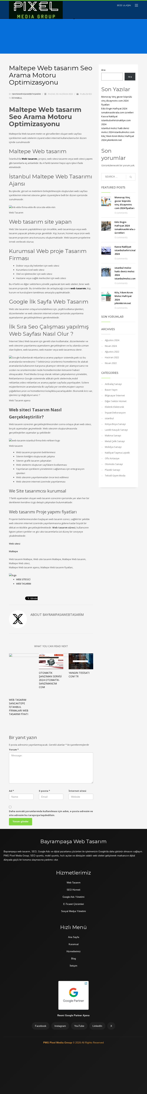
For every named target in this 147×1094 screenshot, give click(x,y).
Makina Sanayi (113, 435)
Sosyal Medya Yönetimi (73, 911)
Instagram (60, 1025)
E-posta (44, 790)
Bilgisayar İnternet (115, 395)
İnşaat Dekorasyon (115, 412)
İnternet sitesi (77, 790)
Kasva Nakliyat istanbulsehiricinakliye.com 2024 (116, 120)
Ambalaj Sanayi (113, 384)
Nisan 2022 (111, 363)
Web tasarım (29, 158)
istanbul (17, 98)
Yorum (14, 749)
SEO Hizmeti (73, 889)
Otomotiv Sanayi (114, 464)
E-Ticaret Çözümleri (73, 904)
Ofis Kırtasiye (112, 458)
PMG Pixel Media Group (58, 1042)
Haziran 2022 (112, 357)
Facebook (40, 1025)
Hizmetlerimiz (74, 951)
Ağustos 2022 (112, 351)
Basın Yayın (111, 389)
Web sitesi (14, 543)
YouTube (79, 1025)
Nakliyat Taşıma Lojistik (117, 452)
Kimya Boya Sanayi (115, 424)
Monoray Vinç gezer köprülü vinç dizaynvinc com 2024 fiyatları (116, 100)
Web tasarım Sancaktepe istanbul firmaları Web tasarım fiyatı (18, 707)
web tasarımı (78, 288)
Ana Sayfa (73, 937)
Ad (11, 790)
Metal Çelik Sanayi (115, 441)
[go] (130, 177)
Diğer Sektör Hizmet (115, 401)
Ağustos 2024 (112, 340)
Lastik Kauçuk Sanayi (116, 429)
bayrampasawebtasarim (26, 94)
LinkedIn (97, 1025)
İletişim (73, 965)
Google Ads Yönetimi (73, 897)
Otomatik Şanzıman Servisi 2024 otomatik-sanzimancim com (50, 680)
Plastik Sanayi (112, 469)
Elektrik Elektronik (114, 406)
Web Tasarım (73, 882)
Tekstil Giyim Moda (115, 475)
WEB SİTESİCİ (23, 579)
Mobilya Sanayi (113, 447)
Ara (103, 70)
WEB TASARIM (23, 583)
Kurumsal (74, 944)
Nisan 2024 (111, 346)
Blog (73, 958)
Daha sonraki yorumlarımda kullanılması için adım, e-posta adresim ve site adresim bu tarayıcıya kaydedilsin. (51, 813)
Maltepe (13, 551)
